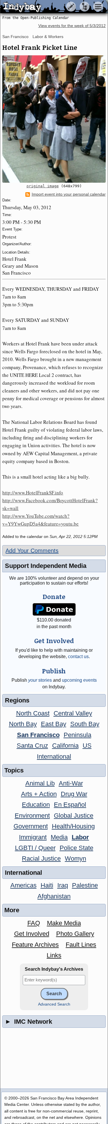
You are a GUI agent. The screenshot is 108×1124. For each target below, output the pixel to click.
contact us (78, 656)
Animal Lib (40, 783)
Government (31, 826)
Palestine (85, 885)
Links (54, 955)
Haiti (47, 885)
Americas (23, 885)
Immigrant (33, 837)
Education (36, 804)
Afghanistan (54, 896)
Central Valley (73, 713)
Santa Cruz (32, 745)
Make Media (64, 923)
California (65, 745)
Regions (17, 700)
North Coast (33, 713)
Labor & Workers (48, 36)
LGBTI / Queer (35, 847)
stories (40, 680)
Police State (76, 847)
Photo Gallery (75, 933)
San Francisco (15, 36)
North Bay (23, 724)
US (87, 745)
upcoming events (79, 680)
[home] (54, 7)
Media (59, 837)
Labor (80, 837)
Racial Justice (41, 858)
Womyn (75, 858)
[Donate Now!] (54, 609)
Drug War (74, 794)
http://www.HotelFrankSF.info (32, 492)
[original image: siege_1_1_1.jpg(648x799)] (53, 119)
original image (42, 186)
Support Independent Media (45, 565)
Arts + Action (39, 794)
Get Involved (31, 933)
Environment (32, 815)
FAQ (33, 923)
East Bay (53, 724)
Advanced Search (54, 1004)
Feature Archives (35, 944)
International (54, 756)
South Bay (84, 724)
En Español (70, 804)
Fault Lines (81, 944)
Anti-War (71, 783)
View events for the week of (72, 26)
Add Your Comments (31, 550)
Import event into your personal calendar (69, 194)
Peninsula (77, 734)
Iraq (62, 885)
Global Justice (73, 815)
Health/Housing (73, 826)
